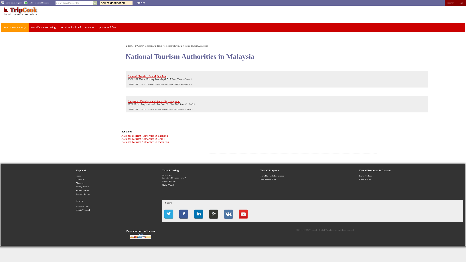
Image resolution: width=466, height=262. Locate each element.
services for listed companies (77, 27)
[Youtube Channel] (243, 220)
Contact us (80, 179)
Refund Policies (82, 190)
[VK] (228, 220)
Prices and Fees (82, 206)
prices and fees (107, 27)
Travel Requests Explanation (272, 176)
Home (78, 176)
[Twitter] (168, 220)
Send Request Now (268, 179)
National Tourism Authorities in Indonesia (145, 141)
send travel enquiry (15, 27)
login (461, 3)
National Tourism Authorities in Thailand (144, 135)
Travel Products (365, 176)
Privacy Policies (82, 187)
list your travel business (39, 3)
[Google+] (213, 220)
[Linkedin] (198, 220)
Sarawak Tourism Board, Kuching (147, 76)
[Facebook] (183, 220)
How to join (167, 175)
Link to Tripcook (83, 210)
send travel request (14, 3)
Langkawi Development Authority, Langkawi (154, 101)
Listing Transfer (168, 185)
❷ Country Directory (144, 46)
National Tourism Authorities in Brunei (143, 138)
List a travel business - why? (174, 178)
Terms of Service (83, 194)
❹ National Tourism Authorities (194, 46)
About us (79, 183)
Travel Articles (365, 179)
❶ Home (129, 46)
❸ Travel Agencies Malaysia (166, 46)
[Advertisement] (28, 89)
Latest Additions (168, 181)
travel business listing (43, 27)
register (450, 3)
